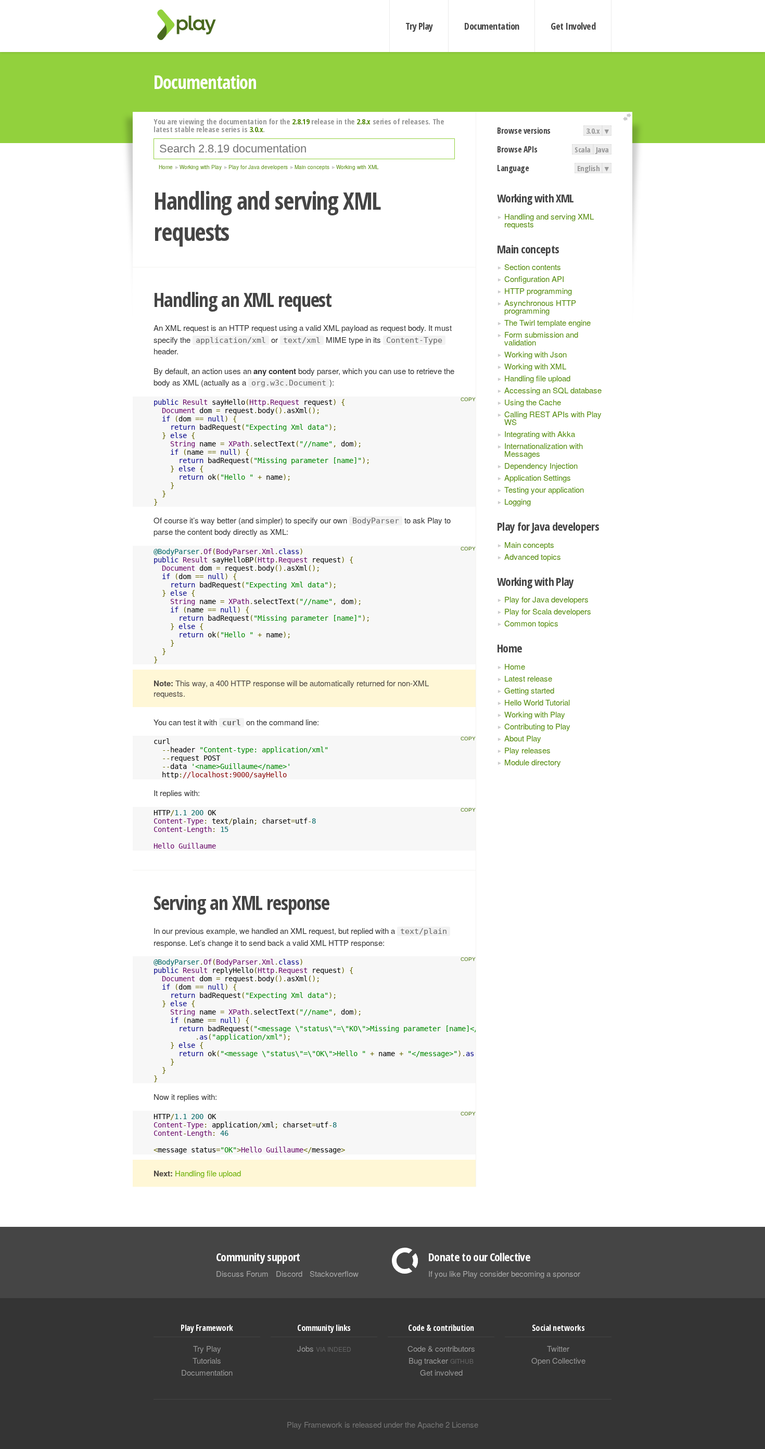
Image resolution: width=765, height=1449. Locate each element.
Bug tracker (441, 1360)
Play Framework (193, 25)
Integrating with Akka (539, 433)
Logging (517, 501)
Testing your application (544, 489)
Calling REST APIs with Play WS (553, 417)
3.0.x (593, 130)
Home (514, 666)
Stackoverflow (334, 1273)
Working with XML (535, 366)
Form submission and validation (541, 338)
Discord (289, 1273)
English (588, 168)
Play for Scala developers (547, 611)
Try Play (419, 26)
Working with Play (534, 714)
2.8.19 (300, 121)
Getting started (529, 690)
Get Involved (573, 26)
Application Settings (537, 477)
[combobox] (304, 148)
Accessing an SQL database (553, 389)
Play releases (527, 750)
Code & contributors (441, 1348)
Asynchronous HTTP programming (540, 306)
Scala (583, 149)
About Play (522, 738)
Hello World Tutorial (537, 702)
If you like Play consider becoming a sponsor (504, 1273)
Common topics (531, 623)
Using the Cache (532, 401)
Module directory (532, 761)
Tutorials (207, 1360)
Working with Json (535, 354)
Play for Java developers (546, 599)
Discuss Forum (242, 1273)
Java (602, 149)
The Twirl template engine (547, 322)
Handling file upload (537, 378)
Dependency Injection (541, 465)
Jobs (324, 1348)
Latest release (528, 678)
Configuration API (534, 278)
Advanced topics (532, 556)
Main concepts (529, 544)
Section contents (532, 266)
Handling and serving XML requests (549, 220)
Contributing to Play (537, 726)
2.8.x (363, 121)
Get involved (441, 1372)
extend (628, 117)
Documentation (491, 26)
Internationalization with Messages (543, 449)
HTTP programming (538, 290)
